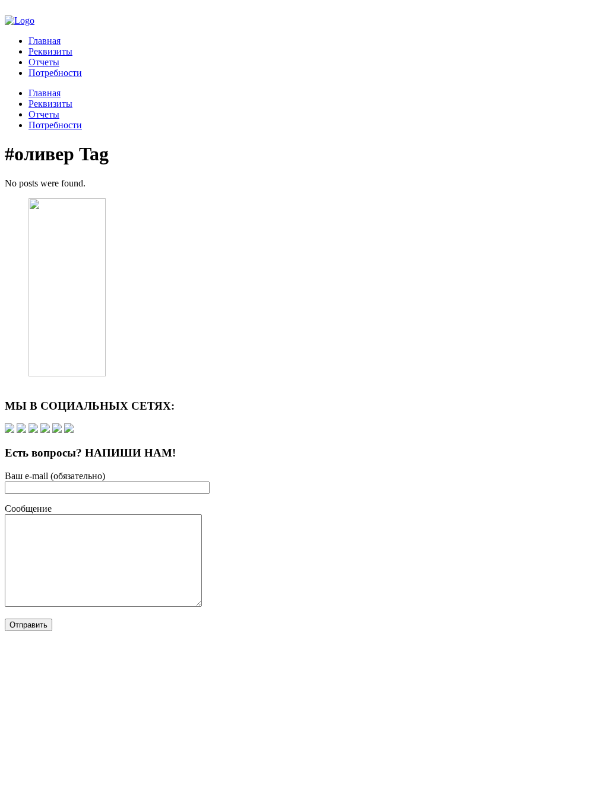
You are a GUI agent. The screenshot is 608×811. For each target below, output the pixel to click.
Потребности (55, 73)
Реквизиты (50, 51)
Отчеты (43, 62)
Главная (44, 41)
